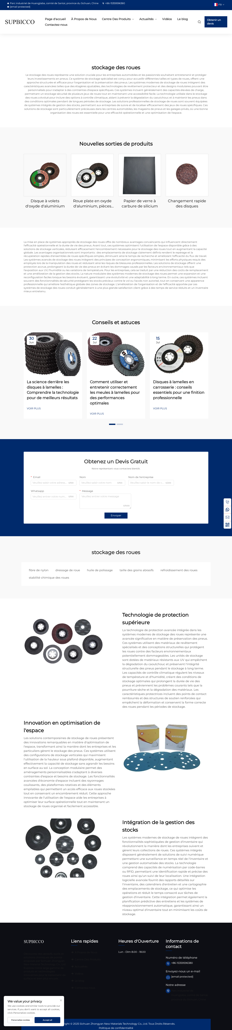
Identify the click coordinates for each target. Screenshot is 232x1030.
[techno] (34, 941)
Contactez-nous (56, 24)
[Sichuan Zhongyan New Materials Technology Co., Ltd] (21, 22)
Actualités (146, 19)
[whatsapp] (227, 510)
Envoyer (116, 515)
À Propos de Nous (84, 19)
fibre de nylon (38, 570)
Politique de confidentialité (116, 1028)
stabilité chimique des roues (49, 577)
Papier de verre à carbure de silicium (140, 204)
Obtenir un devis (214, 21)
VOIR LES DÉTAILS (45, 174)
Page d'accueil (55, 19)
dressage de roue (67, 570)
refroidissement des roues (179, 570)
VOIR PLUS (34, 408)
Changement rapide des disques (187, 204)
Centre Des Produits (116, 19)
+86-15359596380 (115, 3)
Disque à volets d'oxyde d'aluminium (45, 204)
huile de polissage (100, 570)
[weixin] (227, 525)
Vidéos (167, 19)
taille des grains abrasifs (137, 570)
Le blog (182, 19)
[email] (227, 517)
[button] (112, 424)
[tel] (227, 502)
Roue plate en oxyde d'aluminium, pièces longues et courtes (92, 204)
